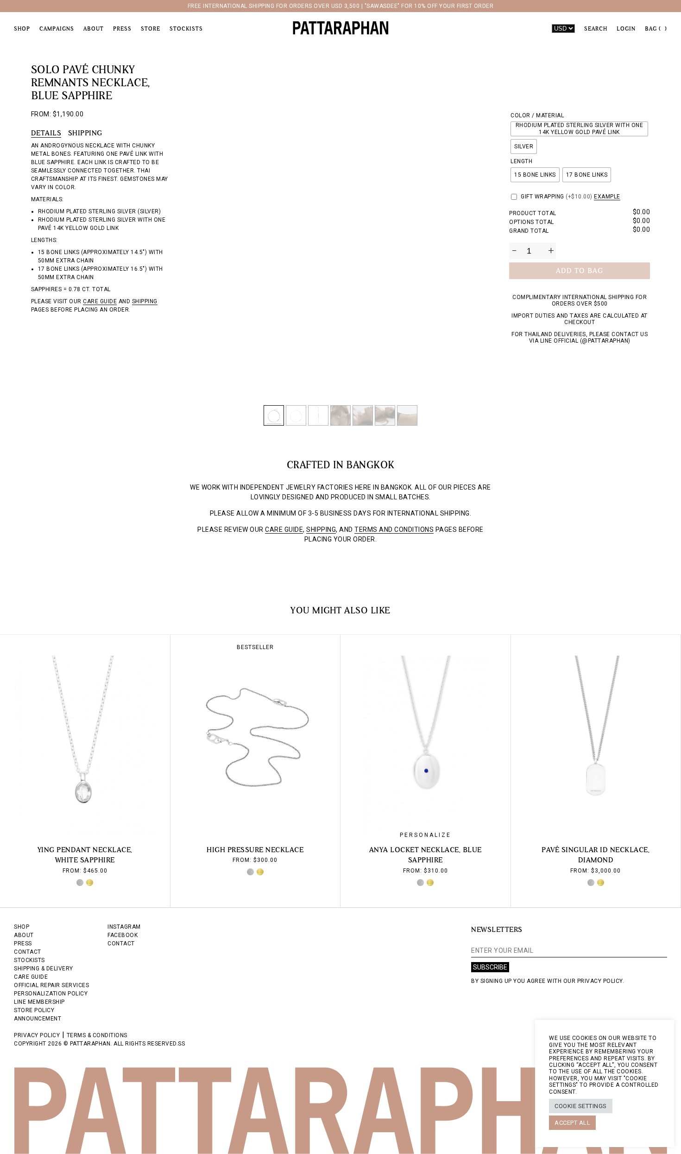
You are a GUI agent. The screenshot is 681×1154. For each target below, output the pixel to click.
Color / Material (537, 115)
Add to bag (579, 270)
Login (626, 29)
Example (607, 196)
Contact (121, 943)
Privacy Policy (37, 1035)
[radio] (579, 129)
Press (122, 29)
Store (150, 29)
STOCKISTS (29, 960)
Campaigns (56, 29)
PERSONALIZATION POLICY (51, 993)
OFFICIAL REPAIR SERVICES (51, 985)
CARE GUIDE (284, 529)
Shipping (85, 132)
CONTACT (27, 952)
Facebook (122, 935)
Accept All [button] (572, 1122)
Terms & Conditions (97, 1035)
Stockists (186, 29)
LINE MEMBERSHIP (39, 1002)
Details (46, 132)
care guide (100, 301)
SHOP (21, 927)
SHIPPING (321, 529)
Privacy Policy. (600, 981)
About (93, 29)
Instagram (124, 927)
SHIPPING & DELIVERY (43, 968)
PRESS (23, 943)
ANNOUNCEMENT (37, 1018)
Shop (22, 29)
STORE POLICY (34, 1010)
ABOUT (24, 935)
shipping (145, 301)
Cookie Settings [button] (581, 1106)
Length (521, 161)
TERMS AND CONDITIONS (394, 529)
